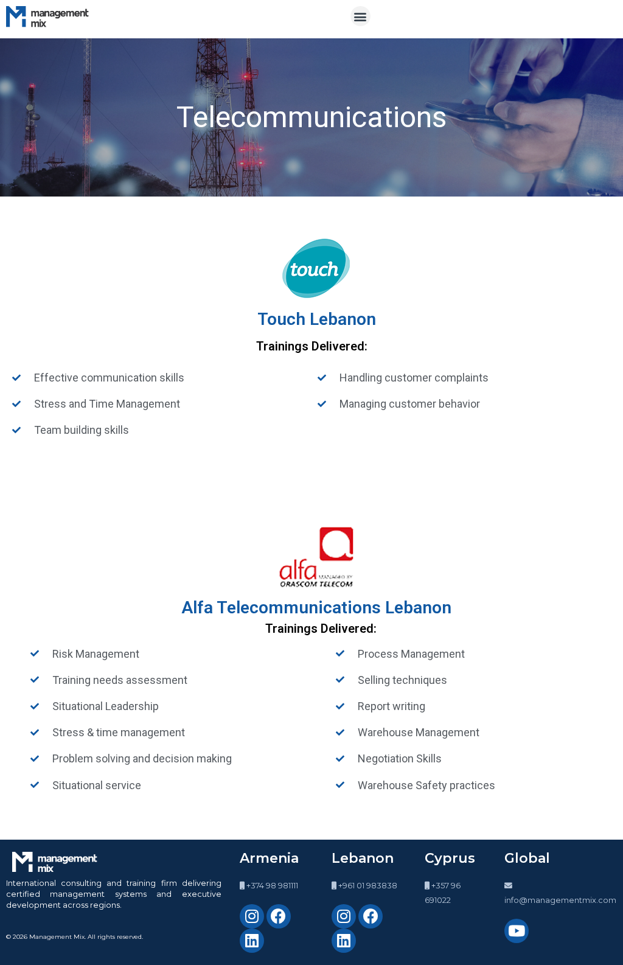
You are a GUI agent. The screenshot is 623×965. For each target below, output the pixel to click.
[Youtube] (516, 931)
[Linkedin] (252, 940)
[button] (360, 16)
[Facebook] (278, 916)
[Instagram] (252, 916)
